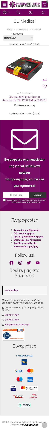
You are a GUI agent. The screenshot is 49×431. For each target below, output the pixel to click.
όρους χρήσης (27, 200)
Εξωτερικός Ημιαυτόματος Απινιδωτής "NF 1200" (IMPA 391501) (24, 98)
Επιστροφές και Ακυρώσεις (27, 240)
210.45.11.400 (12, 319)
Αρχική (9, 29)
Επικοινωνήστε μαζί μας (26, 246)
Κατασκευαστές (22, 29)
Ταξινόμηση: (17, 34)
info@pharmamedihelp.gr (17, 324)
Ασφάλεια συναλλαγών (25, 243)
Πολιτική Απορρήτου (24, 233)
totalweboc (12, 290)
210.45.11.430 (12, 315)
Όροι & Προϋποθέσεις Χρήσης (28, 236)
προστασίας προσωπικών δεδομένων (26, 202)
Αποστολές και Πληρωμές (27, 230)
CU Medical (36, 29)
